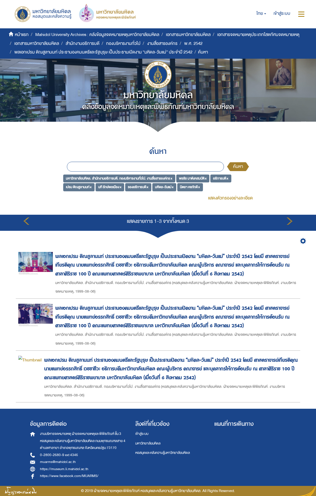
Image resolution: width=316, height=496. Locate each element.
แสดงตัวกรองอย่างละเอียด (230, 198)
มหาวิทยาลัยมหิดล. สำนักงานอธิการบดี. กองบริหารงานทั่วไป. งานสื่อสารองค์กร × (119, 178)
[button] (261, 13)
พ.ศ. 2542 (193, 43)
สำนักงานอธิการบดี (82, 43)
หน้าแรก (22, 34)
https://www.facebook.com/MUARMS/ (69, 476)
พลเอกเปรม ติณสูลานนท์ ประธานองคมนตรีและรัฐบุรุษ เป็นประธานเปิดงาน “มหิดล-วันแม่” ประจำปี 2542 (103, 52)
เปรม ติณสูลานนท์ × (79, 187)
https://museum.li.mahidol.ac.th (64, 469)
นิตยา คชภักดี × (190, 187)
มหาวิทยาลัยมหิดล (147, 443)
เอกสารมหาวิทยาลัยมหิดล (188, 34)
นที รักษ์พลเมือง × (109, 187)
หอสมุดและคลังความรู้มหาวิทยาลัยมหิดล (162, 453)
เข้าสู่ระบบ (141, 434)
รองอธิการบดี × (138, 187)
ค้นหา (238, 166)
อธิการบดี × (220, 178)
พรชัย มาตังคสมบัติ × (193, 178)
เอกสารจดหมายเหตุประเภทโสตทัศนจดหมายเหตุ (258, 34)
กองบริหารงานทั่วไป (123, 43)
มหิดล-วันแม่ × (164, 187)
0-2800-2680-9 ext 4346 (59, 455)
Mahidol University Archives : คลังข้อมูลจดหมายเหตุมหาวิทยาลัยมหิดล (97, 34)
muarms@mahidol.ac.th (58, 462)
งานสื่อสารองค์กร (162, 43)
